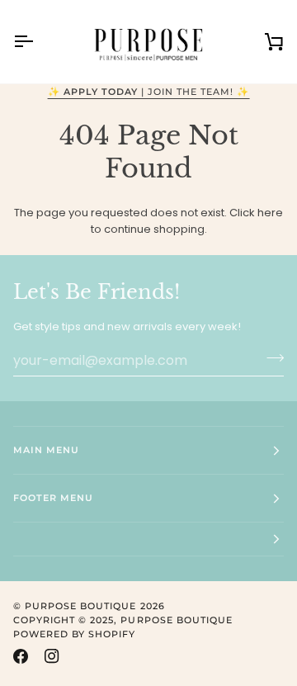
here (270, 212)
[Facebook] (20, 656)
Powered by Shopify (74, 634)
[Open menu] (38, 41)
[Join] (270, 358)
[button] (148, 539)
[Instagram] (52, 656)
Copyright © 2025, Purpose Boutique (123, 620)
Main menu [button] (46, 450)
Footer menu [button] (53, 498)
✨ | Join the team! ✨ (149, 91)
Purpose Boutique (80, 606)
